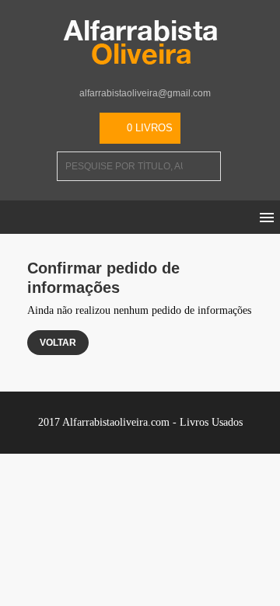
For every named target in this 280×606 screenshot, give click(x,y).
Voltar (58, 342)
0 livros (150, 128)
